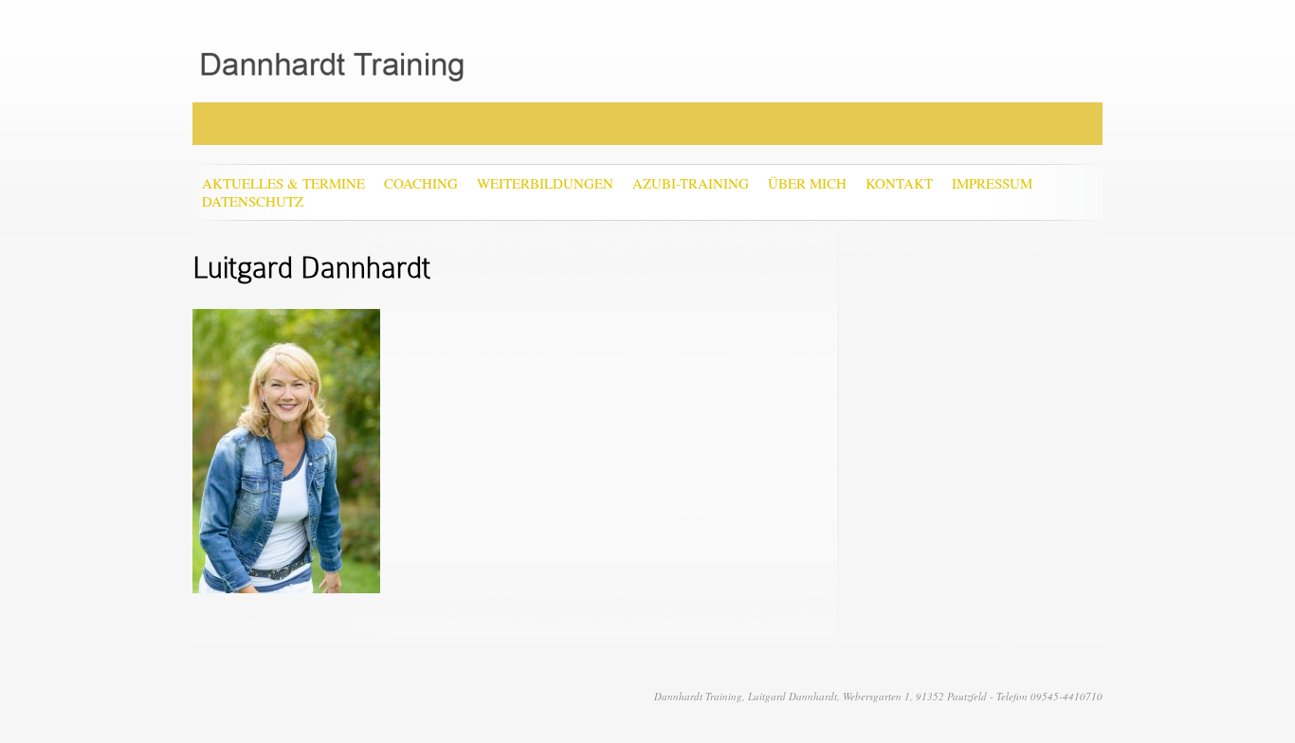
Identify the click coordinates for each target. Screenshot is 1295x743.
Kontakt (899, 183)
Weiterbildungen (545, 183)
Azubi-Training (690, 183)
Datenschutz (252, 201)
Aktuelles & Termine (283, 183)
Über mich (807, 183)
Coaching (421, 183)
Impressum (992, 183)
